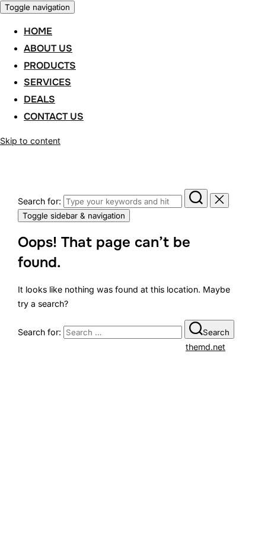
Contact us (54, 116)
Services (47, 82)
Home (38, 31)
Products (50, 65)
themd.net (205, 347)
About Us (48, 48)
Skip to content (30, 141)
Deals (39, 99)
